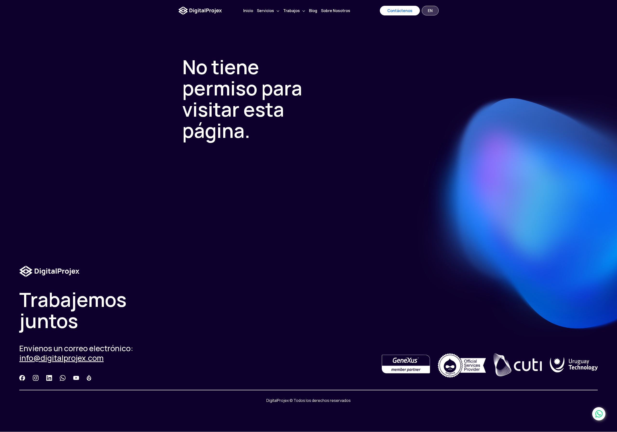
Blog (313, 10)
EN (430, 10)
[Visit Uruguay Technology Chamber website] (574, 365)
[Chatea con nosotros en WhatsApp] (63, 378)
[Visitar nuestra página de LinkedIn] (49, 378)
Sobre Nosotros (335, 10)
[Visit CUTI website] (518, 365)
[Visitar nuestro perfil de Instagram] (36, 378)
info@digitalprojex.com (61, 358)
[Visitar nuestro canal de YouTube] (76, 378)
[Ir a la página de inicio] (200, 11)
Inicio (248, 10)
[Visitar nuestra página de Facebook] (22, 378)
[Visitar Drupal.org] (89, 378)
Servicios (266, 10)
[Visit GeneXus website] (406, 365)
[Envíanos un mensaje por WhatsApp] (598, 413)
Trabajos (292, 10)
